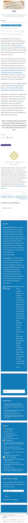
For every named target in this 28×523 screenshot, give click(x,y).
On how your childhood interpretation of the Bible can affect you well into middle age (14, 444)
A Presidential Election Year (10, 434)
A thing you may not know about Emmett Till (14, 449)
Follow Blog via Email (10, 478)
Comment (22, 217)
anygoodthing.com (8, 254)
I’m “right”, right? (8, 431)
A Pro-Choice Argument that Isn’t (12, 407)
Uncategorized (6, 145)
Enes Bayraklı (14, 85)
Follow (18, 367)
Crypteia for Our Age (9, 413)
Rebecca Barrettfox (16, 25)
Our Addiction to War (9, 433)
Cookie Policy (4, 517)
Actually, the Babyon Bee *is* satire (12, 447)
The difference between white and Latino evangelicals (14, 452)
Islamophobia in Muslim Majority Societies (12, 90)
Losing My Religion (8, 436)
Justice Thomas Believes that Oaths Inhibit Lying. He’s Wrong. (13, 404)
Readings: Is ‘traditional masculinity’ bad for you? (7, 195)
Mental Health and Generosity (11, 438)
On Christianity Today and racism (12, 455)
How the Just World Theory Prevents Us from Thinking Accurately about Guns (14, 415)
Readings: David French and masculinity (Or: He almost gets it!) (21, 196)
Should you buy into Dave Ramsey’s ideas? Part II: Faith (14, 464)
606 (14, 11)
